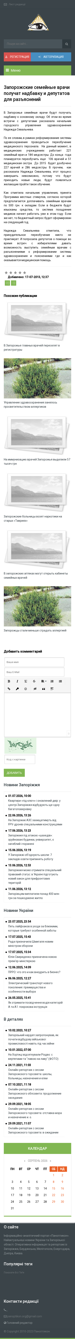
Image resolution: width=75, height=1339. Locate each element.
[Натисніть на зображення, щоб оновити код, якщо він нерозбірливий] (20, 745)
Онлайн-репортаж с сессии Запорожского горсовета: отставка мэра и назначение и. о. (35, 1113)
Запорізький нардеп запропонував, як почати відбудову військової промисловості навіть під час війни (33, 1039)
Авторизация (53, 56)
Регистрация (19, 56)
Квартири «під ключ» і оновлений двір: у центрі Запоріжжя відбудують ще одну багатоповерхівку (34, 805)
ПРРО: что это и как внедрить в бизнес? (34, 972)
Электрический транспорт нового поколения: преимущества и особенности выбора (30, 987)
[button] (9, 681)
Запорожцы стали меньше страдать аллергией (35, 630)
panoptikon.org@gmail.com (24, 1316)
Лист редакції (17, 4)
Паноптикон (42, 1331)
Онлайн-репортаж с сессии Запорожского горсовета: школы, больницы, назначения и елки (30, 1074)
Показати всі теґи (14, 1272)
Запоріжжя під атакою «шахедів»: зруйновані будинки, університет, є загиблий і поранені (31, 839)
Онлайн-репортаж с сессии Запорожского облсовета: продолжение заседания (34, 1093)
